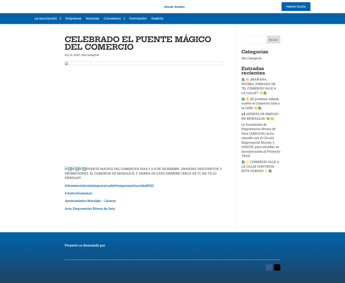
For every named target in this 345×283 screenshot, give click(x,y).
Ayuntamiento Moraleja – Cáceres (90, 201)
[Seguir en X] (291, 18)
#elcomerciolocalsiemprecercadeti (90, 185)
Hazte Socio (296, 6)
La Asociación (46, 19)
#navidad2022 (143, 185)
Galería (157, 19)
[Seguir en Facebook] (283, 18)
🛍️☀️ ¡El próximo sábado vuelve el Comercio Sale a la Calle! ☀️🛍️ (260, 103)
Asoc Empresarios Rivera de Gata (90, 208)
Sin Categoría (90, 55)
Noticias (92, 19)
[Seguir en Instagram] (307, 18)
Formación (138, 19)
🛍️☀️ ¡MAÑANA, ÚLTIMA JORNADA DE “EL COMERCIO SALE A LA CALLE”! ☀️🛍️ (258, 86)
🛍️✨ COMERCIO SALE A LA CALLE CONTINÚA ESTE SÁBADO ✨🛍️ (260, 166)
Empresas (73, 19)
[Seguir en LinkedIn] (299, 18)
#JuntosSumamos (78, 193)
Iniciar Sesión (174, 7)
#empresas (124, 185)
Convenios (112, 19)
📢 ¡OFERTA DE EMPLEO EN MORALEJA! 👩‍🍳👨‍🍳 (260, 116)
